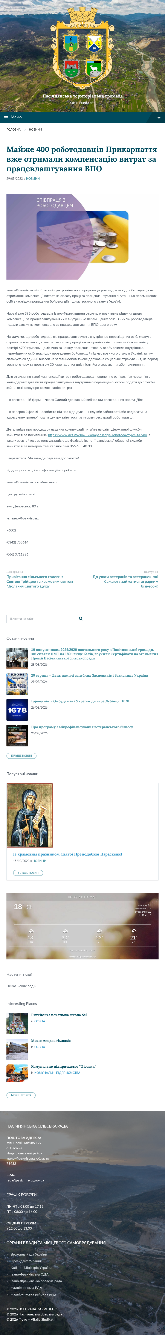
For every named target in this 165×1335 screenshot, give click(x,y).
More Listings (21, 1095)
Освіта (39, 1021)
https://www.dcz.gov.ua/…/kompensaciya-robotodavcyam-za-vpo (97, 435)
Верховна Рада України (29, 1254)
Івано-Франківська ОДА (30, 1274)
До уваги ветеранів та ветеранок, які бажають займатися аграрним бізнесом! (125, 581)
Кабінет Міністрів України (31, 1268)
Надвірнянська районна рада (34, 1294)
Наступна (151, 571)
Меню (16, 117)
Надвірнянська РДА (26, 1287)
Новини (35, 129)
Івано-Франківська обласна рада (36, 1281)
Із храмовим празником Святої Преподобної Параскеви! (67, 854)
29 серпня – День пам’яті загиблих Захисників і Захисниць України (89, 675)
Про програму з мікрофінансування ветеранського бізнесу (82, 727)
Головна (13, 129)
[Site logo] (82, 88)
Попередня (14, 571)
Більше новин (21, 756)
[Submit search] (81, 619)
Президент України (26, 1261)
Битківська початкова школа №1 (59, 1015)
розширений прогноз (82, 950)
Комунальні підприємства (57, 1073)
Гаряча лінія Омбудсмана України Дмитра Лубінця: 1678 (80, 701)
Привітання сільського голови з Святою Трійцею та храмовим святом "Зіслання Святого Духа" (39, 581)
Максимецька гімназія (51, 1041)
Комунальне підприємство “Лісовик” (63, 1066)
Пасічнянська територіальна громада (83, 96)
